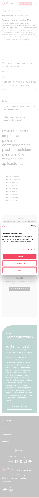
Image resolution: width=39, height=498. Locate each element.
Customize (18, 263)
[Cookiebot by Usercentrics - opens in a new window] (28, 226)
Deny (19, 270)
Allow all (19, 256)
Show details (28, 250)
